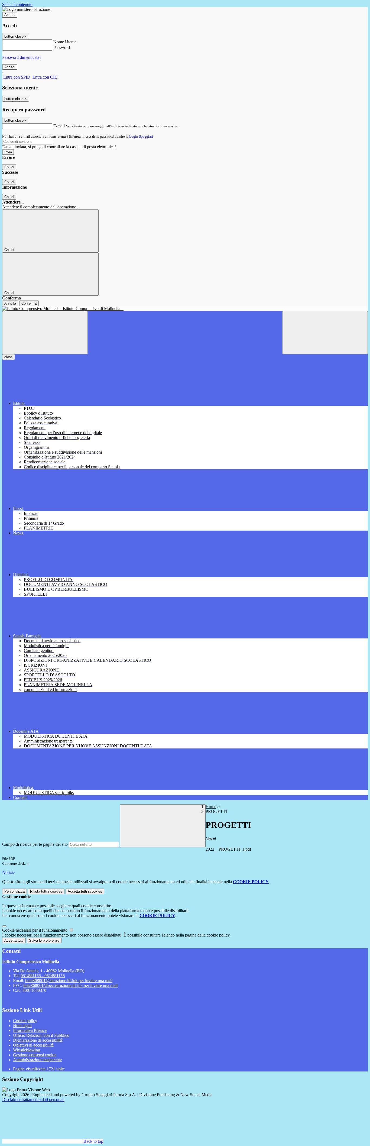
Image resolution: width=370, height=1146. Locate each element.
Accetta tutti (85, 891)
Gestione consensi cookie (34, 1055)
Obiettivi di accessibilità (33, 1045)
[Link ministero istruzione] (26, 9)
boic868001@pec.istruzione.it (70, 985)
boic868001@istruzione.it (68, 980)
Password (61, 47)
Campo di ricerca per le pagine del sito (35, 844)
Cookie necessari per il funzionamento (35, 930)
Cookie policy (25, 1020)
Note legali (22, 1025)
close (8, 357)
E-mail (59, 126)
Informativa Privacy (30, 1030)
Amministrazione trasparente (37, 1059)
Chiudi (9, 167)
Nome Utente (64, 42)
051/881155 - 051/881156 (43, 975)
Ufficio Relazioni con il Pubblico (41, 1035)
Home (211, 806)
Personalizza (14, 891)
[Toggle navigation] (45, 332)
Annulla (10, 303)
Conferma (29, 303)
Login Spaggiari (141, 136)
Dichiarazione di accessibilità (38, 1040)
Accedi (9, 15)
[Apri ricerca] (325, 332)
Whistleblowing (26, 1050)
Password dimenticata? (21, 57)
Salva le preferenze (44, 940)
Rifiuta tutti (46, 891)
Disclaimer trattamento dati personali (33, 1099)
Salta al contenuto (17, 4)
